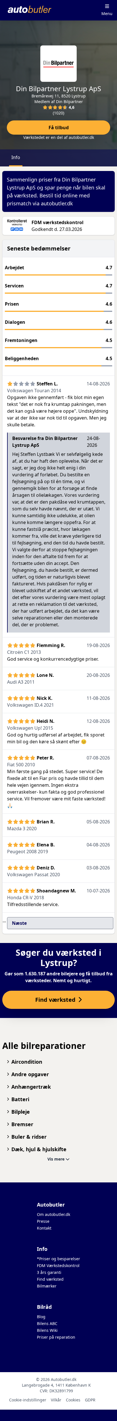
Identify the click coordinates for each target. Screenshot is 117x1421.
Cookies (73, 1400)
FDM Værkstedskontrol (58, 1265)
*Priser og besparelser (58, 1258)
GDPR (90, 1400)
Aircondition (26, 1061)
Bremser (22, 1124)
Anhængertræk (31, 1086)
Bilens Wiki (47, 1330)
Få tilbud (59, 127)
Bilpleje (20, 1111)
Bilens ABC (47, 1323)
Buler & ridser (29, 1136)
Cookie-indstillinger (27, 1400)
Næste (19, 923)
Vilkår (56, 1400)
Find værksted (50, 1279)
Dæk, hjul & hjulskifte (38, 1149)
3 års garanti (49, 1272)
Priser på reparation (56, 1337)
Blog (41, 1316)
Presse (43, 1221)
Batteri (20, 1099)
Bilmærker (47, 1286)
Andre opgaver (30, 1074)
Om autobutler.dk (53, 1214)
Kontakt (44, 1228)
